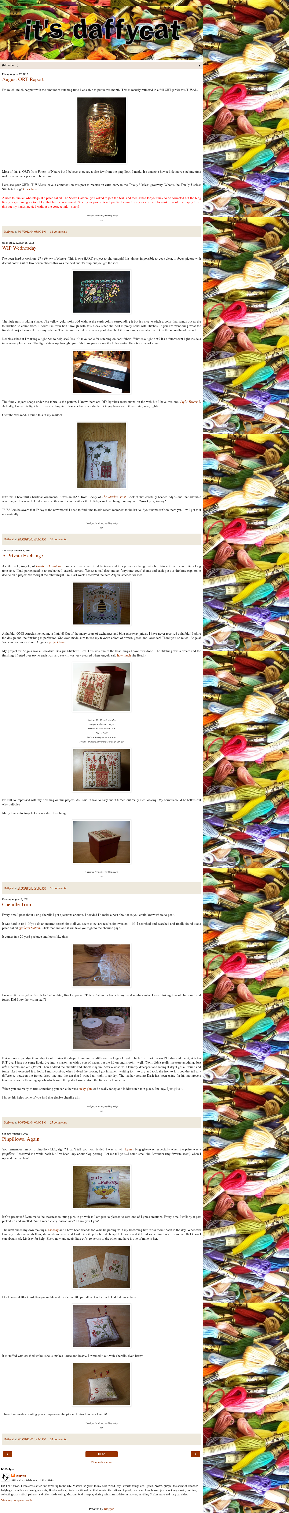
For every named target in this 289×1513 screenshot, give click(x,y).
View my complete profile (16, 1500)
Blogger (108, 1509)
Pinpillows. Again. (21, 1138)
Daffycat (21, 1476)
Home (101, 1454)
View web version (101, 1462)
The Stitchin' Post (114, 496)
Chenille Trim (16, 904)
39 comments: (58, 539)
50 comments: (58, 888)
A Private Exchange (22, 555)
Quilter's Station (29, 927)
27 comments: (58, 1122)
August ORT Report (23, 78)
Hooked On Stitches (49, 566)
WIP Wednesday (19, 247)
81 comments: (58, 231)
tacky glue (85, 1088)
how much (124, 655)
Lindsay (53, 1229)
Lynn (128, 1149)
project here (57, 642)
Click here (30, 189)
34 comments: (58, 1439)
